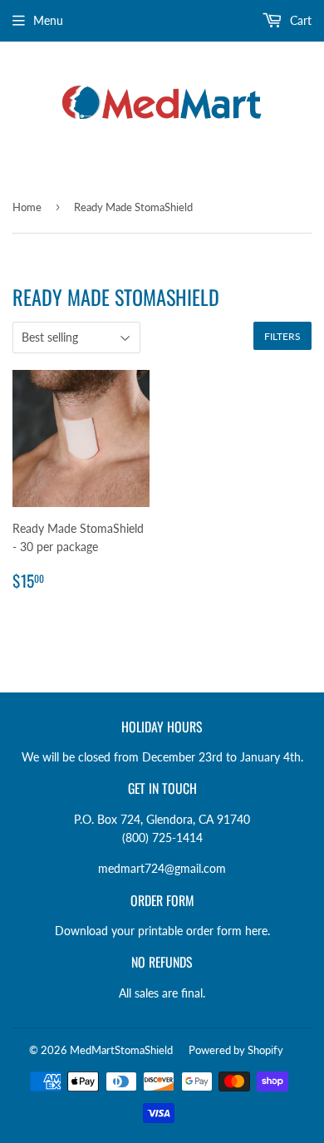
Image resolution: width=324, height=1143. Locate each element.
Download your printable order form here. (162, 931)
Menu (48, 20)
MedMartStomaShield (121, 1050)
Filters (282, 336)
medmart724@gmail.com (162, 868)
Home (27, 207)
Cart (299, 20)
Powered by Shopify (236, 1050)
